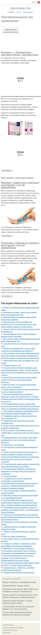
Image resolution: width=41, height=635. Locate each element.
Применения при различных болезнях (10, 31)
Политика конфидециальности (10, 630)
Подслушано (28, 12)
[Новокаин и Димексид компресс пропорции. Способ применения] (20, 276)
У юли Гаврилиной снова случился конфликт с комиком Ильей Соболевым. (19, 335)
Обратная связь (7, 632)
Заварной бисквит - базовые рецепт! (16, 585)
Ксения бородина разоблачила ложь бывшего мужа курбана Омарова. (19, 318)
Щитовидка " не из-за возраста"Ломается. (19, 548)
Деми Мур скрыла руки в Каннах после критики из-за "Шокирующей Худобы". (19, 496)
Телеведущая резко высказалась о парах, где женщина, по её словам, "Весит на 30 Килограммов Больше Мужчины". (20, 509)
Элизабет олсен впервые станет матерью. (19, 572)
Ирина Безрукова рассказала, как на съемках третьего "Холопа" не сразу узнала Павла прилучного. (19, 379)
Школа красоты (20, 8)
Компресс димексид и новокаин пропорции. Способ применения (20, 184)
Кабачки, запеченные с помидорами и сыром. (19, 582)
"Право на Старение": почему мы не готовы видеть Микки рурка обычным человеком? (18, 544)
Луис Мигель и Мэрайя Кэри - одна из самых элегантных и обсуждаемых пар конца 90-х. (18, 349)
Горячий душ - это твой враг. (14, 445)
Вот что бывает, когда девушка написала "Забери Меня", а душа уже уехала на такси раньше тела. (20, 432)
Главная (10, 12)
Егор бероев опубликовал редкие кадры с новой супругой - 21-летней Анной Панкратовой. (20, 564)
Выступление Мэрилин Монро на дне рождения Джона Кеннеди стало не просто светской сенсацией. (20, 459)
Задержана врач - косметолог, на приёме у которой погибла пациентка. (18, 568)
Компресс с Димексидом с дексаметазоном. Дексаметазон (19, 53)
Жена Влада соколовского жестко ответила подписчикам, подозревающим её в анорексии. (18, 552)
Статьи (18, 12)
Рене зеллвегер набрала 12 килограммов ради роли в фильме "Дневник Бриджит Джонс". (19, 412)
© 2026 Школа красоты (8, 624)
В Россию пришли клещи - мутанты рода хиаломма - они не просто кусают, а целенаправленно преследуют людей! (17, 558)
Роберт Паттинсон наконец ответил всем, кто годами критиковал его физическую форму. (19, 453)
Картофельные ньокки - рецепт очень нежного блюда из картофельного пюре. (19, 313)
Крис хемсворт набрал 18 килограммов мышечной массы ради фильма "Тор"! (20, 340)
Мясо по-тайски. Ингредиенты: (15, 536)
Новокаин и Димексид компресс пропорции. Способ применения (20, 245)
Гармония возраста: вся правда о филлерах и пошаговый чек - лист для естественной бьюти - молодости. (19, 440)
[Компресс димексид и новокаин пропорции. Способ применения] (20, 216)
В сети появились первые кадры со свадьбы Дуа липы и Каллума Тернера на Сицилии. (20, 465)
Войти (34, 2)
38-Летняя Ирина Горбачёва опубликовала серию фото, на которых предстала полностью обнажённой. (18, 471)
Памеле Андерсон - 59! (12, 365)
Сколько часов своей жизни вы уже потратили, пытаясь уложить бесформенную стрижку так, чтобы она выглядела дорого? (20, 517)
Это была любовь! (10, 476)
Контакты (5, 627)
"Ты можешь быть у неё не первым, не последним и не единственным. (16, 479)
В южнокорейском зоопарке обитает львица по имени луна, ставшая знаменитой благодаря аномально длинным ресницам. (19, 485)
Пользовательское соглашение (15, 627)
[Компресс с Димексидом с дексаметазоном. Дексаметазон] (20, 129)
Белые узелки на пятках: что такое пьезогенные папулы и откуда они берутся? (20, 390)
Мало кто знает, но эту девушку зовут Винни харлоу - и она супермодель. (18, 385)
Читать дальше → (7, 170)
